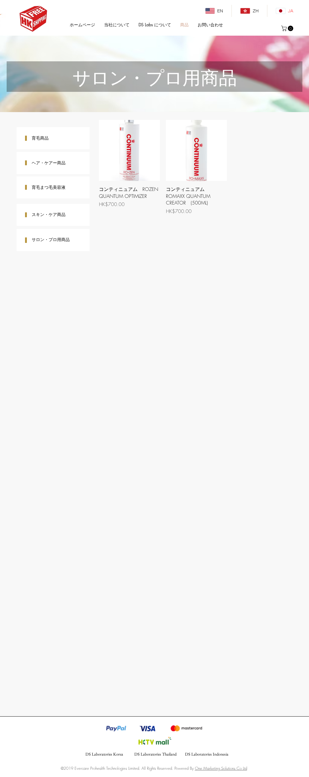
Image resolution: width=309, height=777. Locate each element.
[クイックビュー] (129, 150)
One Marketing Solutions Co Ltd (221, 768)
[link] (288, 28)
